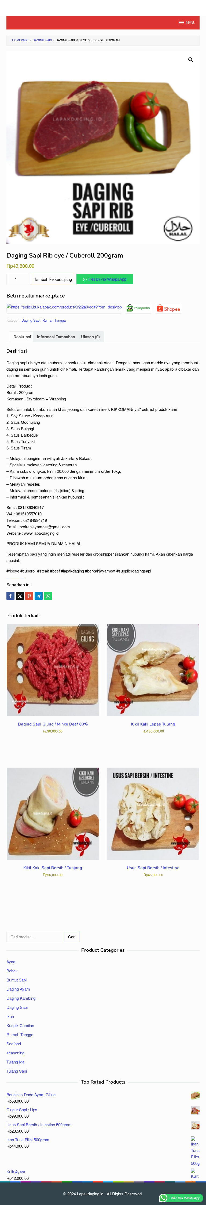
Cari (71, 936)
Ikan (10, 1016)
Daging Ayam (18, 989)
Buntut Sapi (16, 980)
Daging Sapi (30, 320)
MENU (191, 22)
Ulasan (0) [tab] (90, 337)
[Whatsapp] (48, 596)
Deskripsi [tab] (22, 337)
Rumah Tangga (54, 320)
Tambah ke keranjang (53, 279)
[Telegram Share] (39, 596)
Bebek (12, 970)
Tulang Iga (15, 1062)
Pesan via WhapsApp (107, 279)
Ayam (11, 961)
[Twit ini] (20, 596)
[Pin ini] (29, 596)
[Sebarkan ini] (10, 596)
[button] (191, 60)
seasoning (15, 1052)
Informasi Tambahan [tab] (56, 337)
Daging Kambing (20, 998)
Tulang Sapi (16, 1071)
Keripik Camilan (20, 1025)
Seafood (13, 1043)
